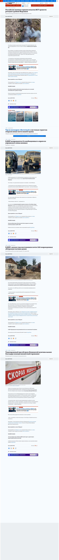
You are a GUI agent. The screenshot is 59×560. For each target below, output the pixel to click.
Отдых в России (36, 5)
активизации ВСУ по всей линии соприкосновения (17, 76)
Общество (18, 65)
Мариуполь (47, 5)
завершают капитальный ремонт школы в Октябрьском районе (20, 315)
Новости (11, 5)
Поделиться (51, 16)
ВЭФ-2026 (14, 5)
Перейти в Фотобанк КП (15, 496)
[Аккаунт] (57, 1)
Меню (1, 1)
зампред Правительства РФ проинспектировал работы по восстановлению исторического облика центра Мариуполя (20, 535)
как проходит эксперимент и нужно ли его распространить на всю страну (26, 67)
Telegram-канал (19, 82)
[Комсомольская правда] (10, 3)
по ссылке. (33, 82)
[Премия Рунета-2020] (18, 3)
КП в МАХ (31, 5)
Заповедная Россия (42, 5)
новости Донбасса (26, 83)
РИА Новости (16, 500)
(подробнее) (19, 94)
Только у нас (18, 5)
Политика (9, 139)
